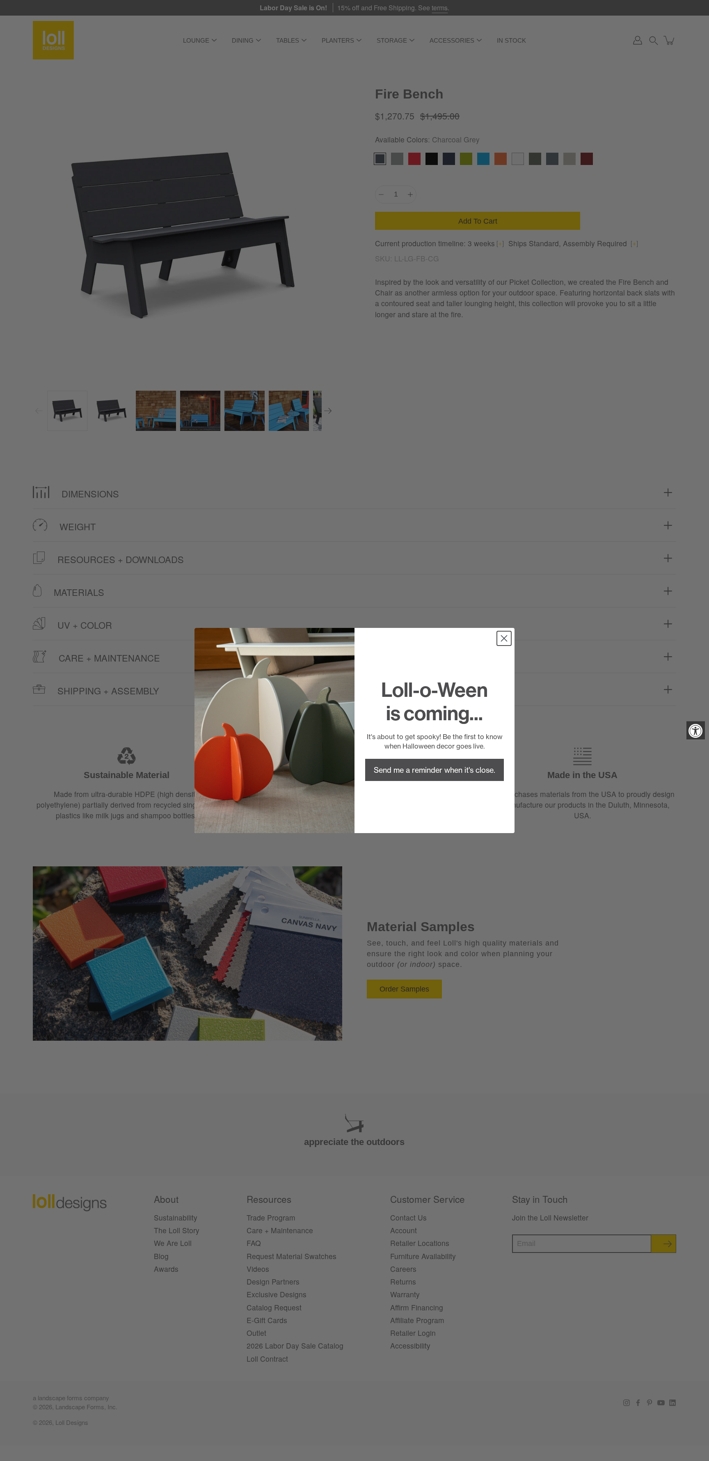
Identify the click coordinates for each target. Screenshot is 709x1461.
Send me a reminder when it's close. (434, 769)
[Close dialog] (504, 638)
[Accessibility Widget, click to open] (695, 730)
